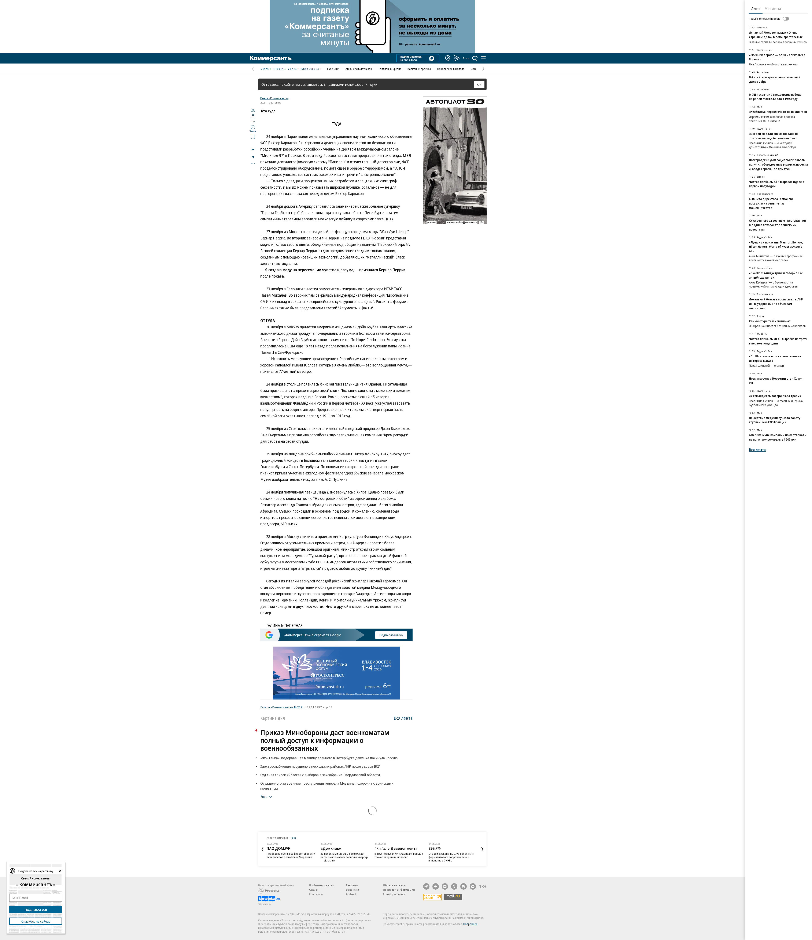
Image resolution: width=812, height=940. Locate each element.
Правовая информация (399, 890)
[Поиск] (475, 58)
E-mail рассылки (394, 894)
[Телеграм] (426, 886)
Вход (466, 58)
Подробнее (470, 924)
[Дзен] (445, 886)
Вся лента (403, 718)
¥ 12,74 (292, 69)
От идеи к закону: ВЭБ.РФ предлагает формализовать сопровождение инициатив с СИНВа (451, 857)
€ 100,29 (278, 69)
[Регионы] (448, 58)
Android (351, 894)
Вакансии (352, 890)
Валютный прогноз (419, 69)
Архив (313, 890)
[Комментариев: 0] (252, 120)
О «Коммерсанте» (321, 885)
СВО (473, 69)
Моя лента (773, 8)
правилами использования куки (351, 84)
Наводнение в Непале (450, 69)
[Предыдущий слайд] (262, 849)
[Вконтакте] (435, 886)
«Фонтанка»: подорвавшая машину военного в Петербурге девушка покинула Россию (329, 757)
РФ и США (333, 69)
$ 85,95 (265, 69)
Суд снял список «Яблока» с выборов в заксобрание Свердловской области (320, 774)
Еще (263, 796)
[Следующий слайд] (482, 849)
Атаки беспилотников (359, 69)
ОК (479, 84)
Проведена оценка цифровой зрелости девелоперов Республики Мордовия (291, 855)
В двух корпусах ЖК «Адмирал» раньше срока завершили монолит (398, 855)
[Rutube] (463, 886)
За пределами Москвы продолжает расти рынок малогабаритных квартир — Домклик (344, 857)
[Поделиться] (252, 149)
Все (294, 837)
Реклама (352, 885)
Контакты (316, 894)
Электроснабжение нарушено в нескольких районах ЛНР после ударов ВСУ (320, 766)
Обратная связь (394, 885)
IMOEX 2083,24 (310, 69)
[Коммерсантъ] (271, 58)
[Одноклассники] (454, 886)
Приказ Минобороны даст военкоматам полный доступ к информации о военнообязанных (324, 740)
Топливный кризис (389, 69)
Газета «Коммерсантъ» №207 (281, 707)
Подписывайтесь (391, 635)
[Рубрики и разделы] (483, 58)
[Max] (473, 886)
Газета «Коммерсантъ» (274, 98)
